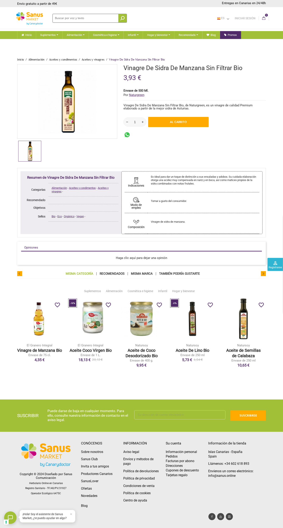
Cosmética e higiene (140, 291)
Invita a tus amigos (95, 466)
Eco (59, 216)
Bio (53, 216)
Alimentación (59, 187)
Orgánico (69, 216)
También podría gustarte (179, 273)
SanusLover (89, 481)
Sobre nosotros (92, 452)
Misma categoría (79, 273)
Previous (19, 273)
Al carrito (178, 122)
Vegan (80, 216)
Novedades (89, 496)
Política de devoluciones (141, 471)
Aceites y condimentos (82, 187)
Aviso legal (131, 452)
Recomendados (112, 273)
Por (133, 95)
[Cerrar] (71, 514)
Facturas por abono (180, 461)
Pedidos (172, 456)
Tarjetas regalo (176, 475)
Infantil (162, 291)
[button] (47, 516)
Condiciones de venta (139, 486)
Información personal (181, 452)
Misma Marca (142, 273)
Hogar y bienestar (183, 291)
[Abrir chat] (10, 517)
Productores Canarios (96, 474)
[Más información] (56, 338)
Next (263, 273)
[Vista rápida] (48, 338)
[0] (264, 18)
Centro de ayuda (135, 500)
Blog (84, 506)
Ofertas (86, 488)
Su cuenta (173, 443)
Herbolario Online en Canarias (46, 483)
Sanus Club (89, 459)
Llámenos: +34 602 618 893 (228, 464)
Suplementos (92, 291)
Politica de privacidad (139, 478)
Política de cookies (137, 493)
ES (222, 18)
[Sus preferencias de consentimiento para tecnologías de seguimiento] (6, 522)
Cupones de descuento (182, 470)
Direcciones (174, 466)
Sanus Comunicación (54, 476)
